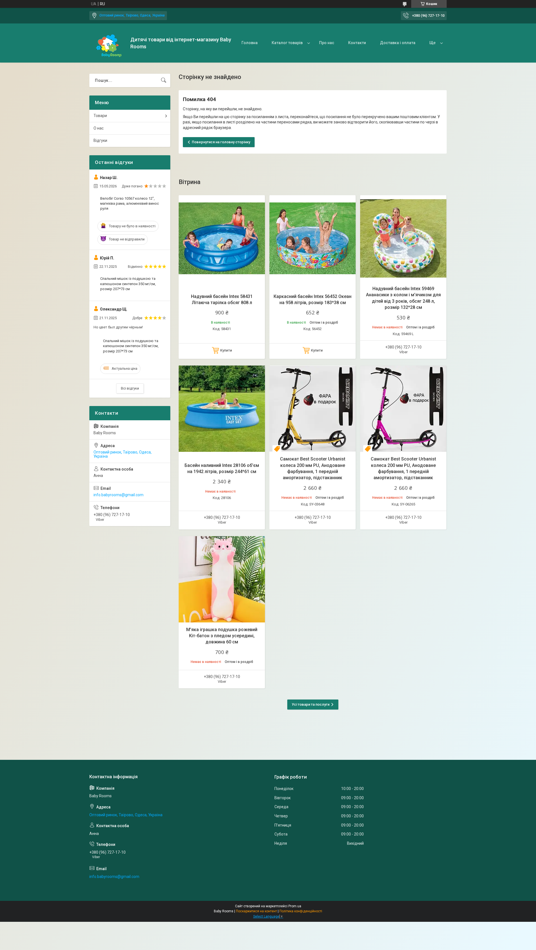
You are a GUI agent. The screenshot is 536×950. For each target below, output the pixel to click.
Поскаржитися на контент (256, 911)
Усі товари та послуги (310, 704)
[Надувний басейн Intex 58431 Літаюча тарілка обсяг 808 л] (222, 238)
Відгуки (100, 140)
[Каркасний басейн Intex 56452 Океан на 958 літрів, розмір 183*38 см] (312, 238)
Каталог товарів (287, 42)
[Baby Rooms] (107, 43)
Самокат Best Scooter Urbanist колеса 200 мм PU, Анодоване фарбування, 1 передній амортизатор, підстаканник (312, 468)
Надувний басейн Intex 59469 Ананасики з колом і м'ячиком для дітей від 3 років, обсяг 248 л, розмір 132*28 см (403, 298)
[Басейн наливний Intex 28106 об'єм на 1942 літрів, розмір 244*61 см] (222, 409)
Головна (249, 42)
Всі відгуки (130, 388)
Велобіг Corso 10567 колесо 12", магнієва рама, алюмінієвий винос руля (129, 203)
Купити (226, 350)
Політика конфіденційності (300, 911)
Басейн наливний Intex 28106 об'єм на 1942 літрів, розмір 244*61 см (222, 468)
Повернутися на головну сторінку (221, 142)
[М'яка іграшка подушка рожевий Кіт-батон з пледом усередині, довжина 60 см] (222, 579)
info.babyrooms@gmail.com (118, 495)
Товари (100, 115)
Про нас (326, 42)
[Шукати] (163, 80)
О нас (99, 128)
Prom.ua (294, 906)
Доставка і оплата (397, 42)
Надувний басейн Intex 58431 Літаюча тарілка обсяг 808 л (222, 299)
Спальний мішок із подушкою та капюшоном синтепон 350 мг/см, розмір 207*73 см (128, 283)
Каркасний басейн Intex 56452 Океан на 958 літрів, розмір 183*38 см (312, 299)
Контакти (357, 42)
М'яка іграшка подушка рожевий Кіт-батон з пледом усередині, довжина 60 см (221, 636)
